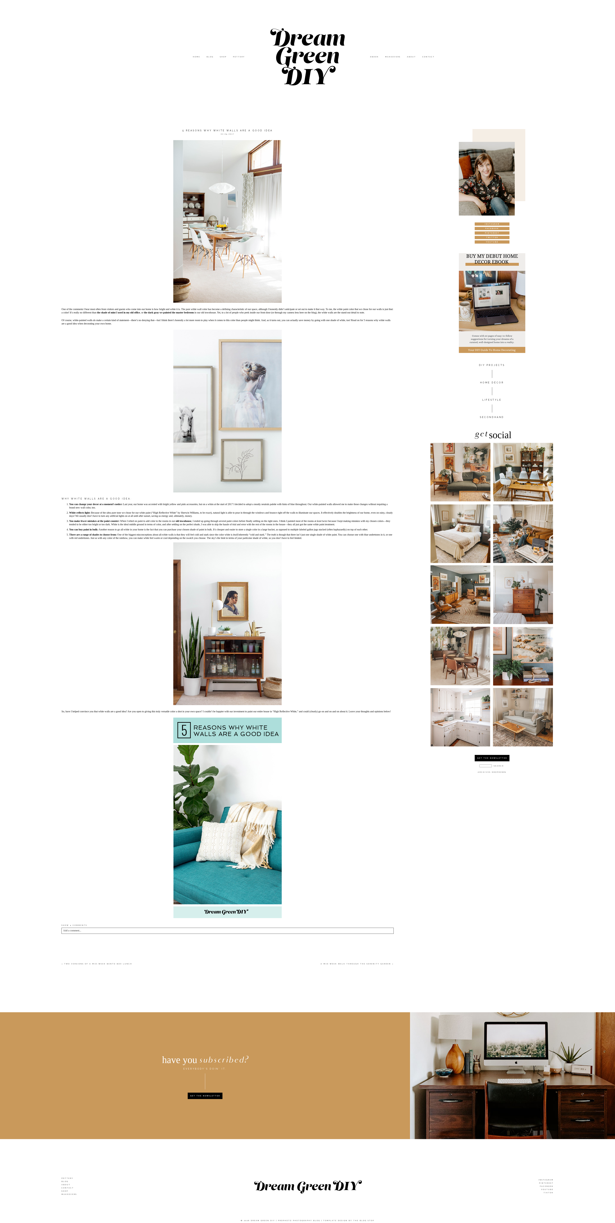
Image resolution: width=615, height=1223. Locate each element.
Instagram (546, 1180)
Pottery (239, 57)
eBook (374, 57)
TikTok (549, 1193)
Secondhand (492, 417)
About (411, 57)
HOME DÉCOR (492, 382)
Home (196, 57)
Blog (210, 57)
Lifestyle (491, 400)
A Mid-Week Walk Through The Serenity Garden (356, 964)
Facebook (547, 1186)
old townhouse (183, 521)
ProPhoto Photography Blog (299, 1220)
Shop (223, 57)
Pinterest (546, 1183)
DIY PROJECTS (492, 365)
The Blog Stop (363, 1220)
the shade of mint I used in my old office (118, 312)
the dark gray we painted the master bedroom (169, 312)
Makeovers (393, 57)
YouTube (547, 1189)
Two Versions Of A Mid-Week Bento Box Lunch (98, 964)
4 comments (74, 925)
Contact (428, 57)
